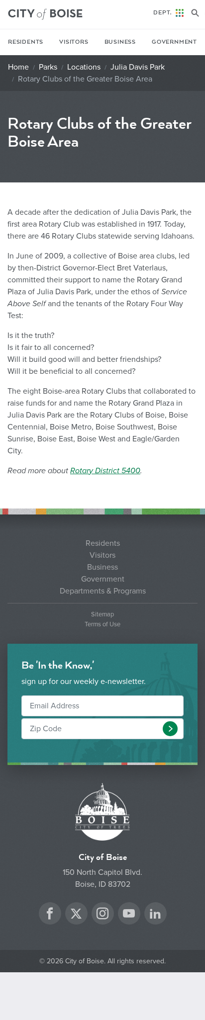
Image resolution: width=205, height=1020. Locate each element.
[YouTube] (129, 915)
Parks (48, 67)
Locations (84, 67)
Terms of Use (102, 624)
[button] (170, 728)
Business (120, 42)
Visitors (73, 42)
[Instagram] (102, 915)
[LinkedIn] (155, 915)
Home (18, 67)
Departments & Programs (103, 591)
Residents (25, 42)
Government (174, 42)
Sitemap (102, 614)
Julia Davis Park (137, 67)
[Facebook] (50, 915)
